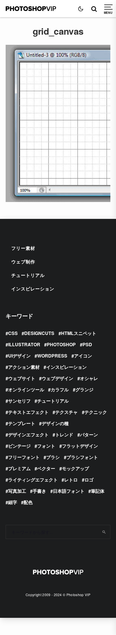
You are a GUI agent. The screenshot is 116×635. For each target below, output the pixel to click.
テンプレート (21, 423)
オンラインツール (26, 389)
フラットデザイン (80, 446)
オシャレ (89, 378)
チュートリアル (28, 275)
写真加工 (17, 491)
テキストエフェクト (28, 412)
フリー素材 (23, 248)
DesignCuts (39, 333)
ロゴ (88, 479)
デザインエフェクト (28, 434)
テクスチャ (66, 412)
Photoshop (61, 344)
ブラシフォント (82, 457)
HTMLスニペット (78, 333)
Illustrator (24, 344)
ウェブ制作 (23, 261)
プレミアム (19, 468)
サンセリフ (19, 401)
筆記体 (97, 491)
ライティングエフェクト (33, 479)
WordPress (52, 355)
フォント (46, 446)
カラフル (60, 389)
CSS (13, 333)
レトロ (71, 479)
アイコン (83, 355)
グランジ (84, 389)
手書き (39, 491)
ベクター (46, 468)
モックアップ (75, 468)
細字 (12, 502)
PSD (87, 344)
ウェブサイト (21, 378)
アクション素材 (24, 367)
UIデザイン (19, 355)
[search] (104, 532)
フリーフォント (24, 457)
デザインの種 (55, 423)
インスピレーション (32, 288)
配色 (28, 502)
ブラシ (53, 457)
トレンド (64, 434)
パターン (89, 434)
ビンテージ (19, 446)
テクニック (95, 412)
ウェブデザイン (57, 378)
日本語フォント (68, 491)
